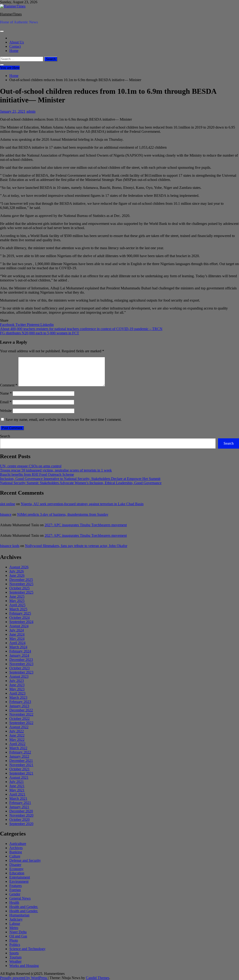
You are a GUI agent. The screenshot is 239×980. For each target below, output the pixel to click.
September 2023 (21, 672)
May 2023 (17, 689)
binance (5, 514)
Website (6, 411)
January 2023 (19, 706)
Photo (13, 940)
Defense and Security (25, 860)
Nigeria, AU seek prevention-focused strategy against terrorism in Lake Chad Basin (82, 504)
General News (20, 898)
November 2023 (21, 664)
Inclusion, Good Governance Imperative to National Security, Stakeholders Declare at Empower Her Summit (80, 479)
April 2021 (17, 794)
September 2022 (21, 723)
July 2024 (16, 630)
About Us (16, 42)
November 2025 (21, 584)
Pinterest (33, 325)
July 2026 (16, 571)
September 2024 (21, 622)
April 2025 (17, 605)
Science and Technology (27, 949)
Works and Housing (24, 966)
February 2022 (20, 752)
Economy (16, 869)
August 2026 (18, 567)
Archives (16, 848)
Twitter (21, 325)
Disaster (15, 865)
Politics (14, 945)
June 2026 (17, 575)
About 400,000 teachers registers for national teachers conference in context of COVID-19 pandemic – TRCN (81, 329)
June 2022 (17, 735)
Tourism (15, 957)
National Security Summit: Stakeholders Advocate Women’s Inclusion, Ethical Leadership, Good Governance (81, 483)
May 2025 (17, 601)
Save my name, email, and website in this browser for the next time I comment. (64, 420)
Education (16, 873)
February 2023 (20, 702)
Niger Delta (18, 932)
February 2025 (20, 613)
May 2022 (17, 740)
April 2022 (17, 744)
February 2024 (20, 651)
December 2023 (21, 660)
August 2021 (18, 777)
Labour (14, 924)
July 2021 (16, 782)
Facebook (7, 325)
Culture (14, 856)
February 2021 (20, 803)
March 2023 (18, 697)
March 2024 (18, 647)
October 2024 (19, 618)
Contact (15, 46)
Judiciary (16, 919)
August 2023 (18, 676)
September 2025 (21, 592)
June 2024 (17, 634)
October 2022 (19, 719)
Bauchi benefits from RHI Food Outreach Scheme (37, 474)
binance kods (9, 546)
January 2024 (19, 655)
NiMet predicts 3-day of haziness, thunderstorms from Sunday (62, 514)
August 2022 (18, 727)
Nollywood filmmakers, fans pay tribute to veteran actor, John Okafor (76, 546)
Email (5, 402)
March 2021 (18, 798)
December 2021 (21, 761)
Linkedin (47, 325)
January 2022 (19, 756)
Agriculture (17, 844)
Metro (13, 928)
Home (13, 51)
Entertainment (19, 877)
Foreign (15, 890)
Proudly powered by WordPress (24, 978)
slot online (7, 504)
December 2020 (21, 811)
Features (15, 886)
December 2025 (21, 580)
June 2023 (17, 685)
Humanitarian (19, 915)
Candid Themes (97, 978)
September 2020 (21, 824)
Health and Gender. (23, 907)
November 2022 (21, 714)
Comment (8, 385)
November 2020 (21, 815)
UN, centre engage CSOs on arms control (30, 466)
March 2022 (18, 748)
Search (5, 436)
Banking (15, 852)
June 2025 (17, 596)
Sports (14, 953)
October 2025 (19, 588)
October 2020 (19, 819)
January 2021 (19, 807)
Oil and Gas (18, 936)
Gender (14, 894)
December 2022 (21, 710)
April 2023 (17, 693)
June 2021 (17, 786)
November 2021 (21, 765)
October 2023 (19, 668)
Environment (18, 881)
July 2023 (16, 681)
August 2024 (18, 626)
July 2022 (16, 731)
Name (6, 393)
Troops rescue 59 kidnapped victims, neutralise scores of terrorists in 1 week (56, 470)
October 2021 (19, 769)
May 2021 (17, 790)
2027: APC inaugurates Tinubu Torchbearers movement (86, 525)
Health (14, 902)
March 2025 (18, 609)
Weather (15, 961)
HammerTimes (11, 14)
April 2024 (17, 643)
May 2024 (17, 639)
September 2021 (21, 773)
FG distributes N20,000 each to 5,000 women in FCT (39, 333)
